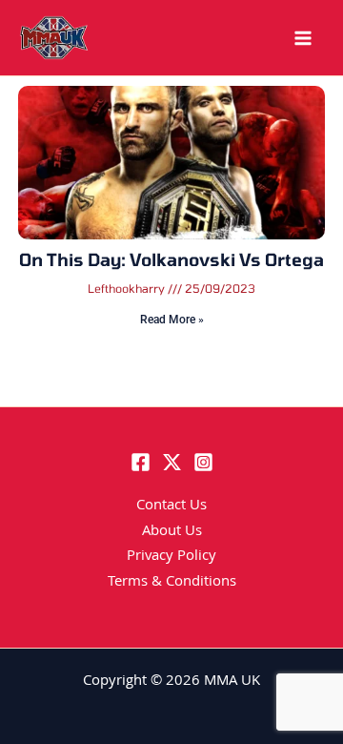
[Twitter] (172, 462)
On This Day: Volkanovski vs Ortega (171, 259)
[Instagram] (203, 462)
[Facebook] (141, 462)
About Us (172, 532)
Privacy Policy (171, 557)
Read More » (172, 319)
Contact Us (171, 506)
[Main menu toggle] (303, 38)
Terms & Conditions (172, 582)
